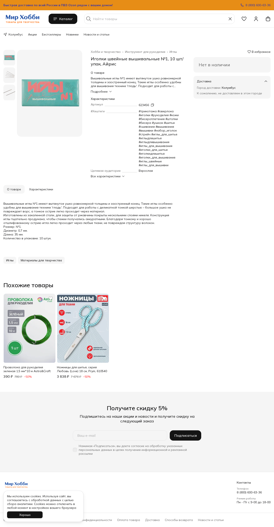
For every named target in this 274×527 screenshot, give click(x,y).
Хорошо (25, 515)
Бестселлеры (51, 34)
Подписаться (185, 435)
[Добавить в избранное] (50, 298)
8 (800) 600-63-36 (249, 492)
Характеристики (41, 189)
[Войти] (256, 18)
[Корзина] (268, 18)
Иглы (173, 52)
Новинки (72, 34)
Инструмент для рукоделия (145, 52)
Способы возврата (179, 520)
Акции (32, 34)
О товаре (14, 189)
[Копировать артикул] (152, 105)
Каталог (66, 19)
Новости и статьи (96, 34)
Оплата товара (128, 520)
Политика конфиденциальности (88, 520)
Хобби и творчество (106, 52)
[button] (244, 18)
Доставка (152, 520)
